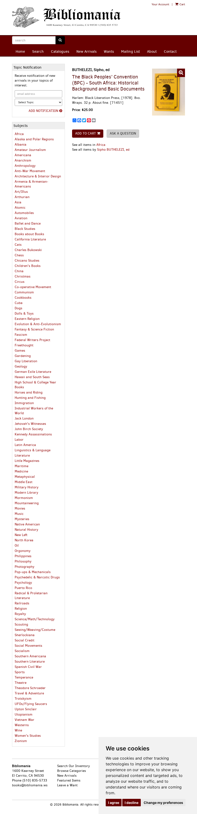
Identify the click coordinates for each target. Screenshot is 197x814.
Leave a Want (67, 785)
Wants (109, 51)
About (152, 51)
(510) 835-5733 (34, 780)
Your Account (160, 4)
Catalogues (60, 51)
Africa (100, 144)
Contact (170, 51)
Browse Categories (71, 771)
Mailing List (130, 51)
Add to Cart (85, 133)
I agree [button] (113, 803)
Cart (182, 4)
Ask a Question (123, 133)
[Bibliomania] (68, 17)
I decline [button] (131, 803)
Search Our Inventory (73, 766)
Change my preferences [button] (163, 803)
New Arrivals (86, 51)
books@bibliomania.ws (30, 785)
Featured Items (68, 780)
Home (20, 51)
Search (38, 51)
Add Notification (43, 111)
